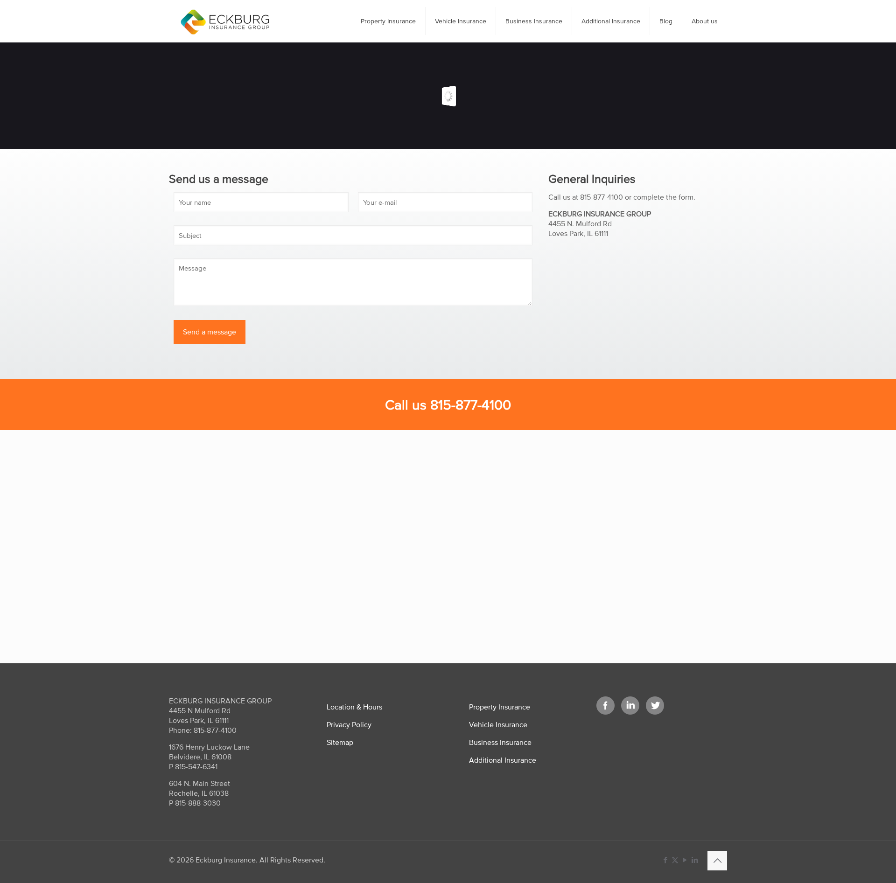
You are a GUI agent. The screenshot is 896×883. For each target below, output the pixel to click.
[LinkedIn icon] (694, 860)
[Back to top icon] (717, 860)
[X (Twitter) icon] (675, 860)
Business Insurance (500, 742)
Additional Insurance (502, 760)
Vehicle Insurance (498, 724)
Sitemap (340, 742)
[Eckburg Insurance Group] (224, 21)
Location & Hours (354, 706)
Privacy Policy (349, 724)
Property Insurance (499, 706)
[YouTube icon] (684, 860)
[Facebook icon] (665, 860)
